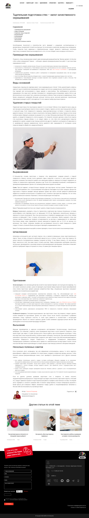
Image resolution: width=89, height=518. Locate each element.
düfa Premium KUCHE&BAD (59, 69)
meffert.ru (53, 475)
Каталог (22, 2)
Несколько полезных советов (23, 41)
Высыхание (18, 39)
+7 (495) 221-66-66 (58, 471)
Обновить (26, 491)
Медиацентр (69, 2)
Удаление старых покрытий (22, 33)
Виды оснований (19, 31)
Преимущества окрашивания (22, 29)
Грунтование (18, 38)
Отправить (9, 504)
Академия (71, 8)
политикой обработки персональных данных (18, 499)
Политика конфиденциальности (77, 505)
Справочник (52, 2)
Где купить (61, 2)
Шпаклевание (18, 36)
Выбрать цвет (30, 2)
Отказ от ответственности (78, 507)
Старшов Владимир (31, 391)
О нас (36, 2)
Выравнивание (19, 34)
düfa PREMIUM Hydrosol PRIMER (67, 302)
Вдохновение (43, 2)
